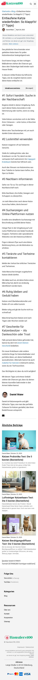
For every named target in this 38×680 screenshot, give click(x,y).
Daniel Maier (17, 394)
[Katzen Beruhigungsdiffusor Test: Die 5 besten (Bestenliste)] (19, 534)
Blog (13, 11)
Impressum (21, 647)
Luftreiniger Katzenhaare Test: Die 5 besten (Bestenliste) (17, 499)
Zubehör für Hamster (10, 363)
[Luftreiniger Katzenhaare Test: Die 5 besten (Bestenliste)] (19, 491)
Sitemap (7, 622)
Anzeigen (29, 88)
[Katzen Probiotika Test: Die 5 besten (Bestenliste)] (19, 450)
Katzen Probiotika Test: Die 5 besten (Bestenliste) (17, 458)
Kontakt (6, 614)
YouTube (7, 582)
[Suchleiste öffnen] (31, 4)
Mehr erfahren (13, 44)
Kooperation (8, 618)
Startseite (6, 11)
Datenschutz (30, 647)
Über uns (7, 610)
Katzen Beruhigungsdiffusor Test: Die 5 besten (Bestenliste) (18, 542)
